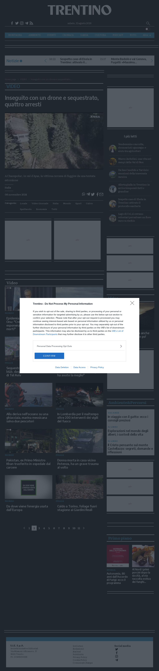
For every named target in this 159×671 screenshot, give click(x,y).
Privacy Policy (97, 367)
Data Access (79, 367)
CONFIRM (49, 356)
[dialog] (79, 335)
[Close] (133, 304)
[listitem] (79, 346)
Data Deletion (62, 367)
